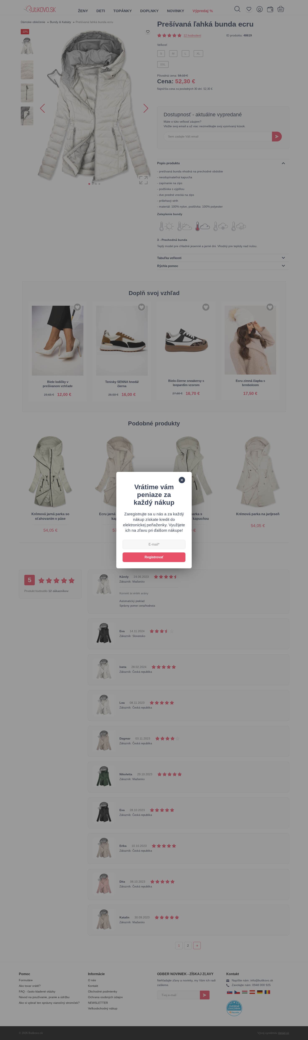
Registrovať (154, 557)
